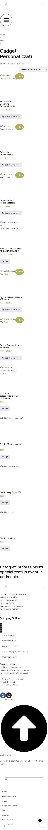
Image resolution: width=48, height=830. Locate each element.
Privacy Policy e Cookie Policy (15, 651)
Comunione (6, 815)
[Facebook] (3, 695)
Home (2, 34)
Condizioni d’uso (9, 640)
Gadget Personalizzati (9, 806)
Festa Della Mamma (9, 796)
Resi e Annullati (8, 635)
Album (4, 810)
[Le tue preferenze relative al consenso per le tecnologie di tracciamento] (4, 826)
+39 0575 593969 (15, 606)
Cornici (4, 801)
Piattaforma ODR (9, 656)
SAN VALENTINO (8, 824)
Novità (4, 792)
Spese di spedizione (10, 646)
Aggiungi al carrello (11, 116)
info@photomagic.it (21, 673)
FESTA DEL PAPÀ (8, 820)
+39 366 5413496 (12, 609)
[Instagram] (9, 695)
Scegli (5, 261)
